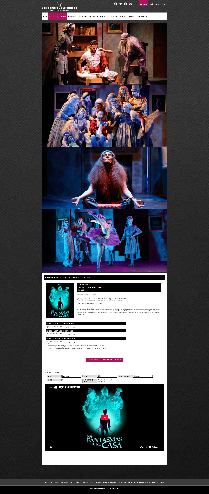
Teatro (72, 482)
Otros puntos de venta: (88, 381)
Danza (78, 482)
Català (151, 4)
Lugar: (49, 376)
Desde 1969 (114, 16)
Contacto (123, 16)
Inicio (45, 16)
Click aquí (137, 376)
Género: (50, 380)
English (157, 4)
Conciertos (64, 482)
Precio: (85, 376)
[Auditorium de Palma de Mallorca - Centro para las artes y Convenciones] (60, 10)
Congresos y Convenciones (77, 16)
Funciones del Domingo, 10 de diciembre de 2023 (60, 339)
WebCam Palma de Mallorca (146, 482)
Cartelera (54, 482)
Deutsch (163, 4)
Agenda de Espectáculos (57, 16)
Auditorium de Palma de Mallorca (114, 482)
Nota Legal (160, 482)
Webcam (132, 16)
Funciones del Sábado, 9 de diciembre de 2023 (59, 331)
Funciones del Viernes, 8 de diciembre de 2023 (60, 323)
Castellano (143, 4)
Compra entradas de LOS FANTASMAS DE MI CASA (104, 360)
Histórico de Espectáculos (98, 16)
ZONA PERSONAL (142, 16)
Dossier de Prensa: (124, 376)
